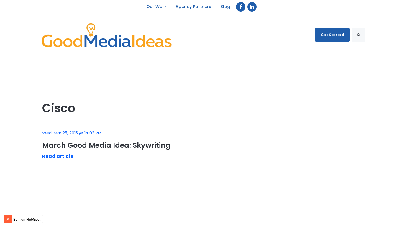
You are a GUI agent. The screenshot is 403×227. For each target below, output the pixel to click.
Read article (57, 156)
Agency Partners (194, 6)
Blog (225, 6)
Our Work (156, 6)
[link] (240, 7)
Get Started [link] (332, 34)
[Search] (358, 35)
